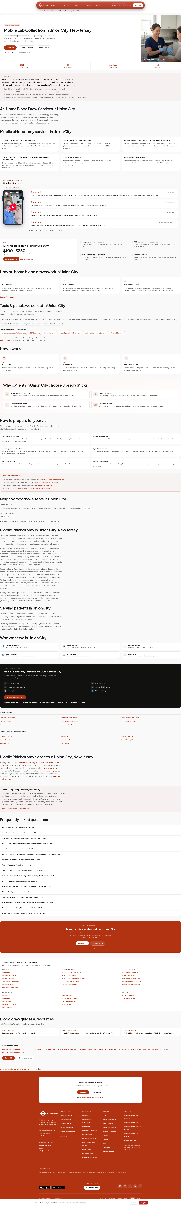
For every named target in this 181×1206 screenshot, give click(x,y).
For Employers (86, 1149)
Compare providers (128, 998)
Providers (77, 5)
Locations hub (35, 1069)
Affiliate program (108, 1151)
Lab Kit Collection (66, 1123)
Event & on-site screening (131, 984)
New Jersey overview (25, 1058)
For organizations (100, 1049)
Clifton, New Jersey (6, 721)
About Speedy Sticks (69, 998)
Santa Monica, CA (127, 740)
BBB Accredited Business (92, 1187)
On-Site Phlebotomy (67, 1127)
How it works (66, 1004)
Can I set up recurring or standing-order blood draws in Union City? (26, 886)
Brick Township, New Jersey (130, 717)
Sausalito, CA (4, 743)
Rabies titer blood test (74, 1172)
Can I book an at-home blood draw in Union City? (20, 833)
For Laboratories (87, 1134)
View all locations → (130, 1140)
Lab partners (6, 1001)
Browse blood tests (9, 1004)
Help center (98, 5)
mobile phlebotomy (27, 762)
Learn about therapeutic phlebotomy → (16, 808)
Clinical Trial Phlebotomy (68, 1131)
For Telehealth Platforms (89, 1130)
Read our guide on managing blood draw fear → (51, 479)
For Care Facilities (87, 1153)
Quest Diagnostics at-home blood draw (153, 1049)
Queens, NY (65, 736)
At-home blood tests (59, 1172)
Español (139, 1198)
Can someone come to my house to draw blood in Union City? (24, 838)
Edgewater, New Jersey (129, 721)
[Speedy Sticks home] (47, 5)
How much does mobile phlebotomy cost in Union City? (22, 908)
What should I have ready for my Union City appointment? (23, 897)
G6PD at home (35, 333)
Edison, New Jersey (6, 725)
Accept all (143, 1203)
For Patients (85, 1115)
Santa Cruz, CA (66, 740)
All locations (6, 995)
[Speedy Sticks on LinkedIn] (120, 1186)
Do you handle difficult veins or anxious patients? (20, 881)
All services (6, 972)
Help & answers (7, 1007)
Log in (129, 5)
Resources (106, 1147)
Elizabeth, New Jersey (68, 725)
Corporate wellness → (48, 702)
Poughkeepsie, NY (6, 736)
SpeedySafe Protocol (109, 1119)
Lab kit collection (8, 978)
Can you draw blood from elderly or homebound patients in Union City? (28, 876)
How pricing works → (26, 259)
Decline (134, 1203)
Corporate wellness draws (71, 981)
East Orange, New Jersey (69, 721)
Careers (105, 1135)
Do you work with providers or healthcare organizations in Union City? (27, 843)
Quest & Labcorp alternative (105, 1172)
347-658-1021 (99, 1097)
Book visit (138, 5)
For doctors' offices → (30, 702)
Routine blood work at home (131, 981)
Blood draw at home (45, 1172)
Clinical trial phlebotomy (70, 984)
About (105, 1115)
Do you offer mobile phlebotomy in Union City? (19, 827)
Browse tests (133, 1049)
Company (87, 5)
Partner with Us (44, 47)
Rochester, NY (5, 740)
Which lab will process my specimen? (15, 892)
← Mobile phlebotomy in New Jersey (14, 1069)
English (132, 1198)
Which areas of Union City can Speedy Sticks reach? (21, 859)
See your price (10, 259)
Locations (47, 10)
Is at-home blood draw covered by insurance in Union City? (23, 913)
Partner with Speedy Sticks (15, 697)
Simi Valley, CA (65, 743)
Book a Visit (10, 47)
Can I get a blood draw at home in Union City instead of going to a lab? (27, 902)
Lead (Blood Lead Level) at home (95, 333)
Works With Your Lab (109, 1127)
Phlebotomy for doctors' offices (73, 978)
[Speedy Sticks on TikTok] (140, 1186)
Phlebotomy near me (89, 1172)
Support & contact (121, 1172)
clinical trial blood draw (47, 768)
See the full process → (8, 297)
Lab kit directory (66, 1119)
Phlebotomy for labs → (12, 702)
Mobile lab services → (79, 702)
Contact (105, 1139)
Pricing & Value (108, 1123)
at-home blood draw (44, 762)
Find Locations (97, 1092)
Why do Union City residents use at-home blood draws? (22, 870)
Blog (104, 1143)
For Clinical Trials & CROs (90, 1138)
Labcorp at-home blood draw (13, 1052)
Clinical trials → (63, 702)
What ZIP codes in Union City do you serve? (17, 865)
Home (41, 10)
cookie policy (83, 1203)
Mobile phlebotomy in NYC (132, 1122)
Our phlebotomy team (69, 1001)
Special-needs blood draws (131, 978)
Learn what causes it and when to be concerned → (37, 488)
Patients (67, 5)
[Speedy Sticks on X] (130, 1186)
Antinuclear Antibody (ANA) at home (14, 333)
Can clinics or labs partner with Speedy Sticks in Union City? (23, 849)
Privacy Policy (112, 1198)
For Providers (86, 1126)
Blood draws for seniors (130, 972)
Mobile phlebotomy (9, 975)
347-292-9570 (119, 5)
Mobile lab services (8, 984)
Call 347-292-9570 (26, 47)
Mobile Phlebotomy (67, 1115)
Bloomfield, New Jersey (69, 717)
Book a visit (8, 1058)
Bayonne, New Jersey (7, 717)
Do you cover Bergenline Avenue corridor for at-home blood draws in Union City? (31, 854)
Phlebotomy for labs (69, 975)
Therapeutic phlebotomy (10, 981)
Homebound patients (129, 975)
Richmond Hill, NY (127, 736)
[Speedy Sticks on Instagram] (125, 1186)
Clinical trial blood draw (10, 987)
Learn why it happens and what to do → (46, 482)
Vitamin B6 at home (117, 333)
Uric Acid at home (50, 333)
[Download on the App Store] (45, 1187)
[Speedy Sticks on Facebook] (135, 1186)
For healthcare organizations (71, 972)
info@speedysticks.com (46, 1151)
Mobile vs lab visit (128, 995)
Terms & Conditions (109, 1131)
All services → (65, 1136)
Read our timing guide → (45, 485)
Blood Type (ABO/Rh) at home (70, 333)
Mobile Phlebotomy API (89, 1157)
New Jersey (55, 10)
